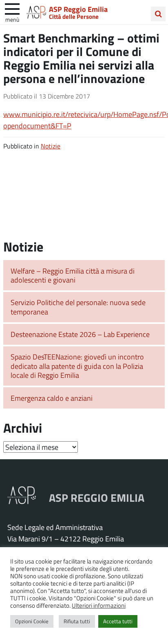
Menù (12, 19)
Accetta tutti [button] (118, 621)
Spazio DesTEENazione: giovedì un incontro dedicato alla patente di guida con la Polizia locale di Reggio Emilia (77, 366)
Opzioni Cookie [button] (32, 621)
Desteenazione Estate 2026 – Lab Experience (80, 334)
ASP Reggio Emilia (78, 9)
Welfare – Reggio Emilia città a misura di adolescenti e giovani (73, 275)
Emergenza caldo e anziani (52, 398)
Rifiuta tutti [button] (77, 621)
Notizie (50, 145)
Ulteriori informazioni (99, 605)
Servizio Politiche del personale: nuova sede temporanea (78, 307)
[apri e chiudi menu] (12, 8)
